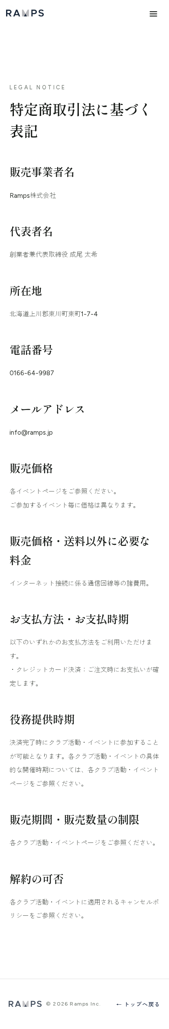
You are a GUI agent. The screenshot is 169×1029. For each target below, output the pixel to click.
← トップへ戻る (138, 1004)
